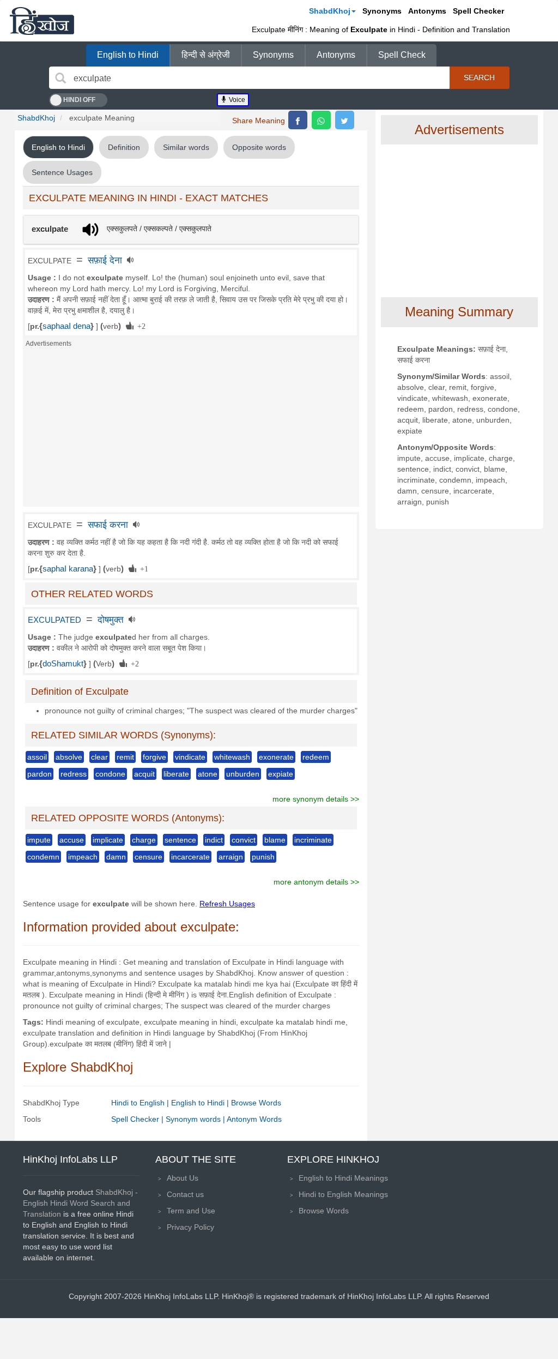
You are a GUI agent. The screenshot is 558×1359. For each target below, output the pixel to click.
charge (144, 839)
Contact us (185, 1194)
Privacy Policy (190, 1227)
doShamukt (63, 664)
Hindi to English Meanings (343, 1194)
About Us (182, 1178)
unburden (242, 773)
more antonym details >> (316, 881)
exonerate (276, 757)
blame (275, 839)
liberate (176, 773)
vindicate (190, 757)
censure (148, 856)
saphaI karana (68, 569)
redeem (315, 757)
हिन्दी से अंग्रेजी (205, 55)
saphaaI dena (66, 326)
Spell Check (402, 55)
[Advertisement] (191, 430)
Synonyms (382, 11)
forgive (154, 757)
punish (263, 856)
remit (125, 757)
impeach (83, 856)
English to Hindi (128, 55)
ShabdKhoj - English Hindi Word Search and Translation (80, 1203)
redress (73, 773)
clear (99, 757)
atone (207, 773)
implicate (108, 839)
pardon (39, 773)
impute (39, 839)
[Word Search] (60, 78)
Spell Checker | (138, 1119)
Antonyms (427, 11)
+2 (139, 325)
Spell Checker (478, 11)
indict (214, 839)
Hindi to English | (141, 1102)
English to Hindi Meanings (343, 1178)
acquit (144, 773)
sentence (180, 839)
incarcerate (190, 856)
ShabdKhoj (329, 11)
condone (110, 773)
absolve (69, 757)
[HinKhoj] (42, 20)
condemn (43, 856)
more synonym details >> (315, 799)
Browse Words (256, 1102)
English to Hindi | (201, 1102)
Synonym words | (196, 1119)
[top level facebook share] (297, 120)
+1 (142, 568)
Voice (236, 100)
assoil (37, 757)
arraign (231, 856)
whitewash (232, 757)
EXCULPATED (54, 620)
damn (116, 856)
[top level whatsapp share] (321, 120)
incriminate (313, 839)
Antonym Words (254, 1119)
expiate (280, 773)
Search (479, 77)
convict (244, 839)
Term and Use (191, 1210)
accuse (71, 839)
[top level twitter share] (344, 120)
